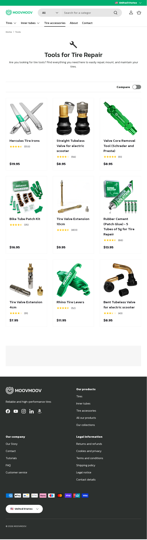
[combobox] (80, 13)
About (74, 23)
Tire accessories (54, 23)
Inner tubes (83, 403)
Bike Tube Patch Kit (24, 218)
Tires (79, 396)
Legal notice (83, 472)
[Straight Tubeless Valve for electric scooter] (73, 118)
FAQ (8, 465)
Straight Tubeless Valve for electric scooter (71, 146)
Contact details (86, 479)
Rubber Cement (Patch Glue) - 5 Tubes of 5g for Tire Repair (118, 226)
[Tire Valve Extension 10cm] (73, 197)
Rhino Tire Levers (70, 302)
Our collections (85, 425)
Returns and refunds (89, 444)
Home (9, 32)
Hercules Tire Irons (24, 140)
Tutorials (11, 458)
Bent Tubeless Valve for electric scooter (119, 304)
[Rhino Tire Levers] (73, 280)
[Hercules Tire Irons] (26, 118)
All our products (86, 418)
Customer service (16, 472)
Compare (123, 87)
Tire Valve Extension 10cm (73, 221)
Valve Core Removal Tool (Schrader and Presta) (119, 146)
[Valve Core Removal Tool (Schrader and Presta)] (120, 118)
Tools (18, 32)
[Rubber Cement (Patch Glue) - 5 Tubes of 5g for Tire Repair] (120, 197)
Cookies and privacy (89, 451)
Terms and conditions (89, 458)
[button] (139, 12)
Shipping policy (85, 465)
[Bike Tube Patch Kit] (26, 197)
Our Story (12, 444)
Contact (87, 23)
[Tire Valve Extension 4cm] (26, 280)
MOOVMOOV (20, 526)
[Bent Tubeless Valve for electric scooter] (120, 280)
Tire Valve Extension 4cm (25, 304)
